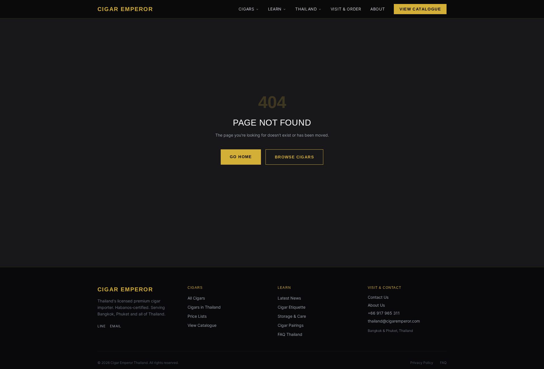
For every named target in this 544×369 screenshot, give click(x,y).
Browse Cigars (294, 157)
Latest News (289, 298)
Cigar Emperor (125, 289)
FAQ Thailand (290, 334)
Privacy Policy (421, 362)
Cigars (246, 9)
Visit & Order (346, 9)
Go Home (241, 156)
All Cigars (196, 298)
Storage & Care (292, 316)
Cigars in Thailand (204, 307)
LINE (101, 326)
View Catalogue (420, 9)
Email (115, 326)
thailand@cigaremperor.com (394, 321)
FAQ (443, 362)
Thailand (306, 9)
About (377, 9)
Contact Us (378, 297)
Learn (275, 9)
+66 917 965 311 (384, 313)
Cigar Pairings (290, 325)
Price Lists (197, 316)
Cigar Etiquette (291, 307)
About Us (376, 305)
